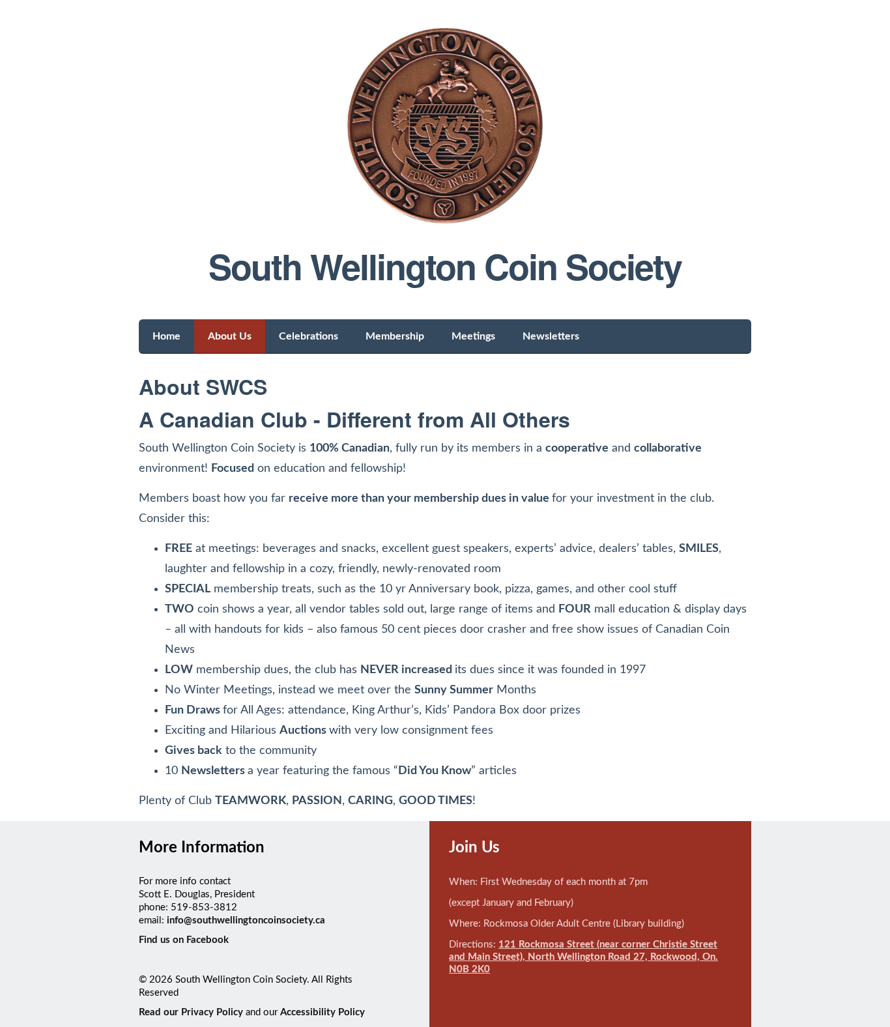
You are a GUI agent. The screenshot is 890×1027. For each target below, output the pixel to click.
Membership (395, 336)
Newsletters (551, 336)
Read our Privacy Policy (191, 1012)
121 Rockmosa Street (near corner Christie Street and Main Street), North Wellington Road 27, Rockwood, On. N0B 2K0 (583, 957)
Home (166, 336)
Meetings (473, 336)
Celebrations (308, 336)
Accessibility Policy (322, 1012)
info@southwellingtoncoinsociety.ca (246, 920)
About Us (229, 336)
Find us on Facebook (184, 940)
